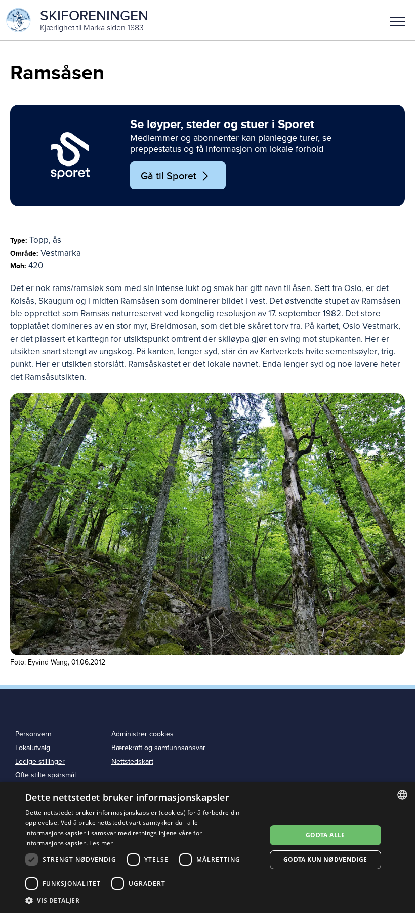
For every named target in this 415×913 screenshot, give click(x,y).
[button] (397, 20)
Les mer (101, 843)
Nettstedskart (132, 761)
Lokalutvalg (32, 747)
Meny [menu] (397, 20)
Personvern (33, 734)
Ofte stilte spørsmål (45, 775)
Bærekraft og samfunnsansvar (158, 747)
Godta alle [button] (325, 835)
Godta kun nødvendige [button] (325, 859)
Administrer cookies (142, 734)
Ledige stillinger (40, 761)
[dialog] (207, 847)
